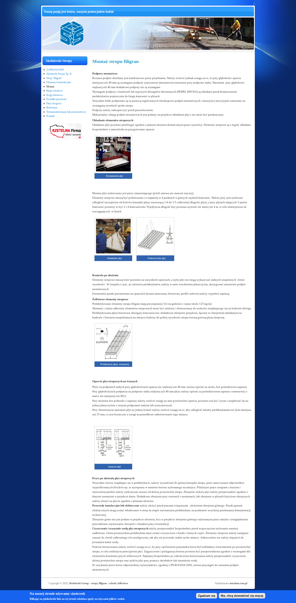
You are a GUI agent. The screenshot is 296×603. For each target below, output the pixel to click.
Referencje (51, 107)
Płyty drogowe (54, 103)
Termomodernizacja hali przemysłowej (66, 111)
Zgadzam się (206, 595)
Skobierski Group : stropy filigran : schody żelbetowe (98, 583)
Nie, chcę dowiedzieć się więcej (242, 595)
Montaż (50, 86)
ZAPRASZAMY (55, 69)
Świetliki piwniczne (56, 99)
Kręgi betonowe (54, 95)
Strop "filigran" (54, 78)
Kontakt (50, 116)
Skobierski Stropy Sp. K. (59, 73)
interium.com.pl (238, 583)
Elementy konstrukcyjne (58, 82)
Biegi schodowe (54, 90)
